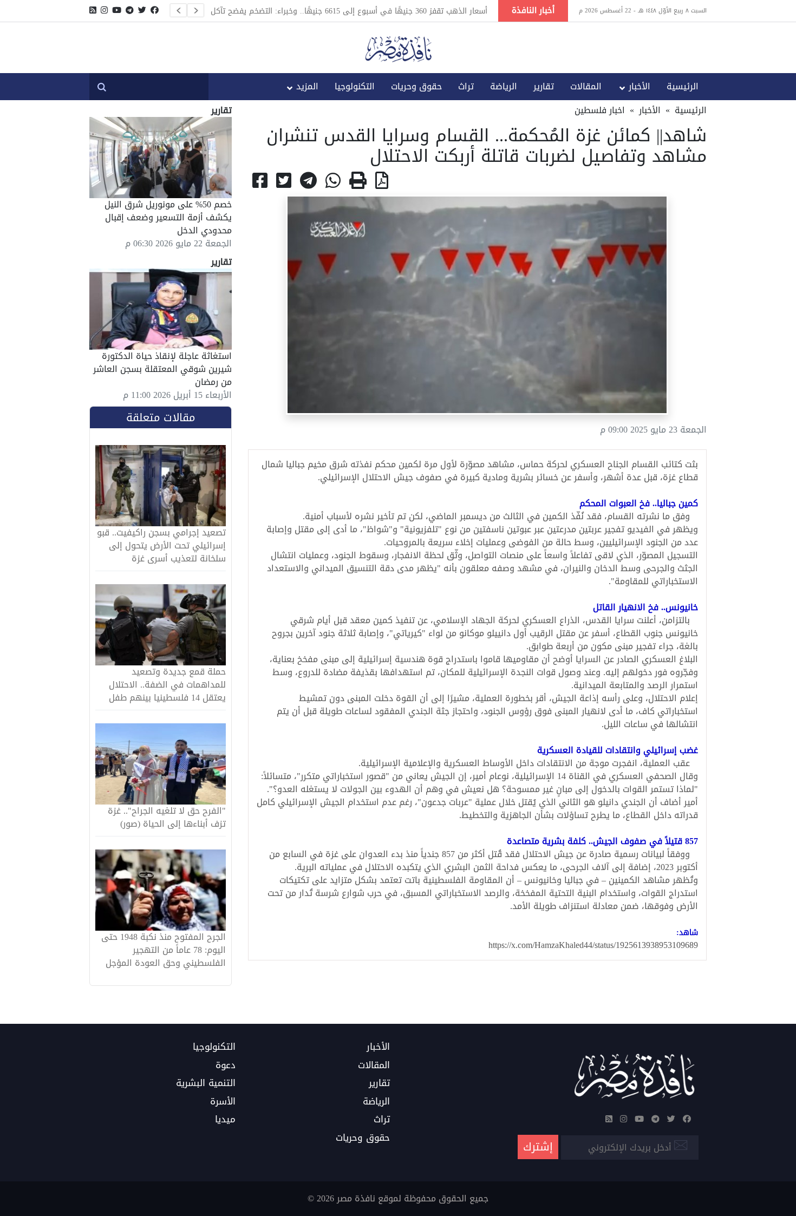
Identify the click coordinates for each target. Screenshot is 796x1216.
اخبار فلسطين (600, 110)
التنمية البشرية (206, 1083)
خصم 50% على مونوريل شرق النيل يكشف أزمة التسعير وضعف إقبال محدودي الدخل (168, 217)
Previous (178, 10)
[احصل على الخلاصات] (92, 10)
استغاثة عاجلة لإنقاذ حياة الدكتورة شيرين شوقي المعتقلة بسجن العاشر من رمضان (162, 369)
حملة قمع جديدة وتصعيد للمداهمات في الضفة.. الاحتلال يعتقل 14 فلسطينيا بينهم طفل (167, 684)
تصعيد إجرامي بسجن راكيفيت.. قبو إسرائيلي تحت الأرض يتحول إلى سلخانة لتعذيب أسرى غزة (161, 545)
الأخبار (639, 86)
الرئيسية (683, 86)
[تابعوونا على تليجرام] (130, 10)
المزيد (307, 86)
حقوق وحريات (416, 86)
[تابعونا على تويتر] (142, 10)
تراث (466, 86)
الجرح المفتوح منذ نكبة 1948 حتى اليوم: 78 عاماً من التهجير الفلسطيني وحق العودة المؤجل (163, 950)
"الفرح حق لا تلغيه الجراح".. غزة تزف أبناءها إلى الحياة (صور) (167, 818)
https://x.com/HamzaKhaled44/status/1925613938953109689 (593, 945)
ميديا (225, 1120)
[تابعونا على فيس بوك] (155, 10)
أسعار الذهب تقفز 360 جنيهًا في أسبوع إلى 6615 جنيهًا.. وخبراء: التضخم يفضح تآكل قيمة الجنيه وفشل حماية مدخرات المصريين (349, 10)
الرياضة (503, 86)
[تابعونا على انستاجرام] (104, 10)
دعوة (226, 1065)
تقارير (543, 86)
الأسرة (223, 1102)
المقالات (586, 86)
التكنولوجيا (355, 86)
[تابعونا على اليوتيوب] (116, 10)
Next (195, 10)
